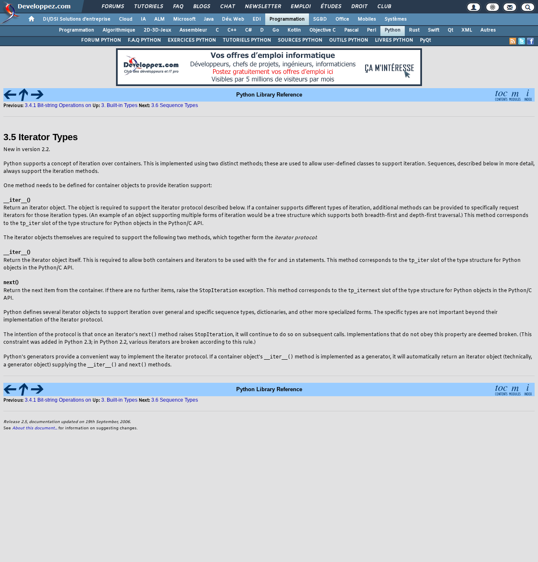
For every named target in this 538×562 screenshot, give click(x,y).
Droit (359, 6)
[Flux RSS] (512, 41)
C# (248, 30)
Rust (414, 30)
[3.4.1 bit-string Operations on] (10, 94)
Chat (227, 6)
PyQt (425, 40)
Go (275, 30)
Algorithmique (119, 30)
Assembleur (193, 30)
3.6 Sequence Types (174, 105)
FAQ (178, 6)
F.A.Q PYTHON (144, 40)
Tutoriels (148, 6)
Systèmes (396, 19)
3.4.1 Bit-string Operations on (58, 105)
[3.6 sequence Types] (37, 94)
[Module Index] (514, 94)
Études (330, 6)
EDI (257, 19)
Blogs (201, 6)
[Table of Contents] (501, 94)
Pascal (351, 30)
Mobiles (367, 19)
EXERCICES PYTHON (192, 40)
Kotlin (294, 30)
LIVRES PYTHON (394, 40)
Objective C (322, 30)
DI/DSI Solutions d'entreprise (77, 19)
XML (467, 30)
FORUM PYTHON (101, 40)
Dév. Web (233, 19)
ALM (159, 19)
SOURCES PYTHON (300, 40)
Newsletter (262, 6)
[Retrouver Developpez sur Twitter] (521, 41)
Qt (450, 30)
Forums (112, 6)
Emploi (300, 6)
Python (393, 30)
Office (342, 19)
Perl (371, 30)
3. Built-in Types (119, 105)
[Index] (528, 94)
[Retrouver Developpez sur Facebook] (530, 41)
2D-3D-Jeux (157, 30)
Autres (488, 30)
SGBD (320, 19)
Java (209, 19)
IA (143, 19)
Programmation (287, 19)
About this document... (34, 428)
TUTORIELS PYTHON (247, 40)
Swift (433, 30)
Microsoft (184, 19)
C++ (232, 30)
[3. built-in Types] (23, 94)
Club (383, 6)
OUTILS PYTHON (348, 40)
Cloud (125, 19)
